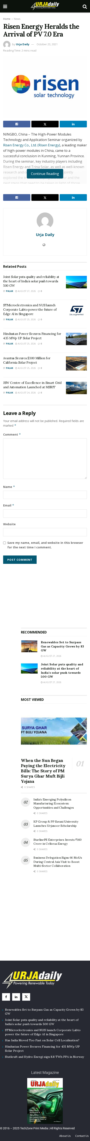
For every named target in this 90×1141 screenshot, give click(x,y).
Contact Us (82, 1136)
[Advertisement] (54, 594)
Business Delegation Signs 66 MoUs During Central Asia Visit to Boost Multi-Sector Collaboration (57, 862)
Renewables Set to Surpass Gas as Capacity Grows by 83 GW (62, 646)
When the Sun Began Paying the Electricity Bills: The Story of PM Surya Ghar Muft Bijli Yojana (43, 771)
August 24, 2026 (26, 392)
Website (9, 524)
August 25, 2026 (26, 319)
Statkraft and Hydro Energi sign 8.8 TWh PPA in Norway (44, 1057)
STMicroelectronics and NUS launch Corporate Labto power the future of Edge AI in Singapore (30, 309)
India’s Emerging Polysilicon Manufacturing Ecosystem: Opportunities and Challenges (53, 803)
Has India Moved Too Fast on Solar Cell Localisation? (42, 1040)
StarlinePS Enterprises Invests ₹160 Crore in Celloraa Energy (57, 842)
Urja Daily (22, 44)
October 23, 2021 (47, 44)
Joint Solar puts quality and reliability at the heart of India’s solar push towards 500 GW (31, 281)
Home (6, 19)
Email (8, 505)
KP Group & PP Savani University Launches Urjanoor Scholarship (55, 824)
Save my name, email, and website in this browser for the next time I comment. (45, 545)
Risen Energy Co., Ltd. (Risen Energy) (31, 145)
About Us (65, 1136)
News (17, 19)
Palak (9, 291)
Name (9, 487)
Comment (12, 434)
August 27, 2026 (26, 291)
